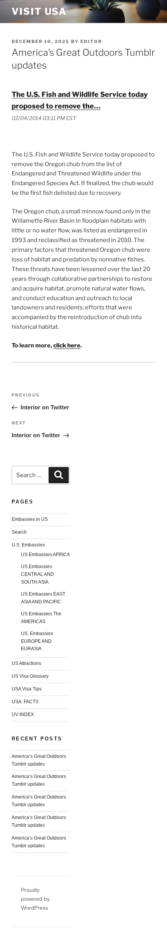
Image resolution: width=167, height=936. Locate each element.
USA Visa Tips (27, 689)
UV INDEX (23, 714)
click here (66, 345)
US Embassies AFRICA (45, 554)
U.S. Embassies (28, 545)
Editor (91, 41)
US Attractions (26, 663)
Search (19, 532)
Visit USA (39, 11)
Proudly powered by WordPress (35, 899)
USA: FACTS (25, 701)
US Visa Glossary (30, 676)
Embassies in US (30, 519)
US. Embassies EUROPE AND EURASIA (37, 641)
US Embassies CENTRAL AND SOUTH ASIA (37, 574)
